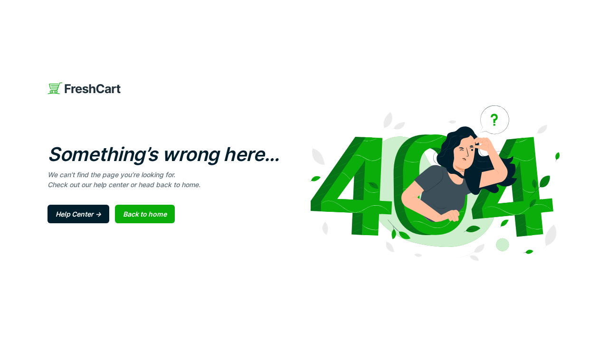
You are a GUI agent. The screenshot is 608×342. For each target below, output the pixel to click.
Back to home (145, 214)
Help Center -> (78, 214)
